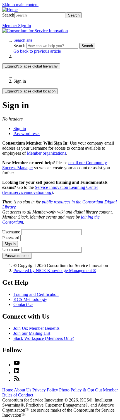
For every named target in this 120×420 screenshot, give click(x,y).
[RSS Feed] (16, 380)
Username (11, 231)
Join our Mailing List (31, 333)
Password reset (26, 133)
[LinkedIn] (16, 372)
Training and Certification (36, 294)
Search (8, 15)
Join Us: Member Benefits (36, 328)
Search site (22, 40)
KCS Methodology (30, 299)
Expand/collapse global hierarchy (31, 66)
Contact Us (23, 304)
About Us (22, 389)
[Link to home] (35, 30)
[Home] (10, 9)
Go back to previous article (37, 51)
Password (10, 237)
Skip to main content (20, 4)
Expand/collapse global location (30, 91)
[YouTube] (16, 364)
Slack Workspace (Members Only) (43, 338)
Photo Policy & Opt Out (80, 389)
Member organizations (46, 153)
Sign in (19, 128)
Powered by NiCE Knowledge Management (54, 270)
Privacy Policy (45, 389)
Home (7, 389)
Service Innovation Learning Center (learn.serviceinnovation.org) (50, 190)
